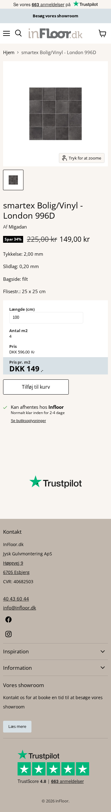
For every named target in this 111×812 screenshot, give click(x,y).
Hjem (8, 52)
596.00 (24, 352)
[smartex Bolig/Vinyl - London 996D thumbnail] (13, 180)
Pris (13, 346)
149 (33, 368)
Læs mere (17, 726)
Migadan (18, 227)
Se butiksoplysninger (28, 421)
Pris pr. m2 (19, 362)
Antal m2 (18, 330)
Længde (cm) (22, 309)
